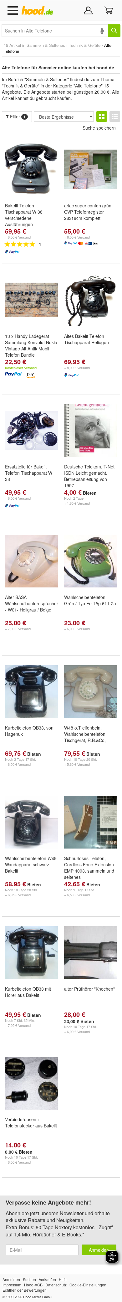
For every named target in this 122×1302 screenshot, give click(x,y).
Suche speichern (99, 128)
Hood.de (39, 10)
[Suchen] (114, 30)
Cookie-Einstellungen (87, 1284)
